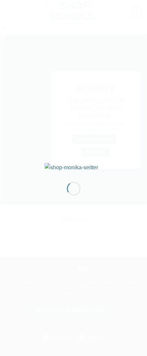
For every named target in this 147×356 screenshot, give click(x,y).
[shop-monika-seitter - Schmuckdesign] (74, 167)
